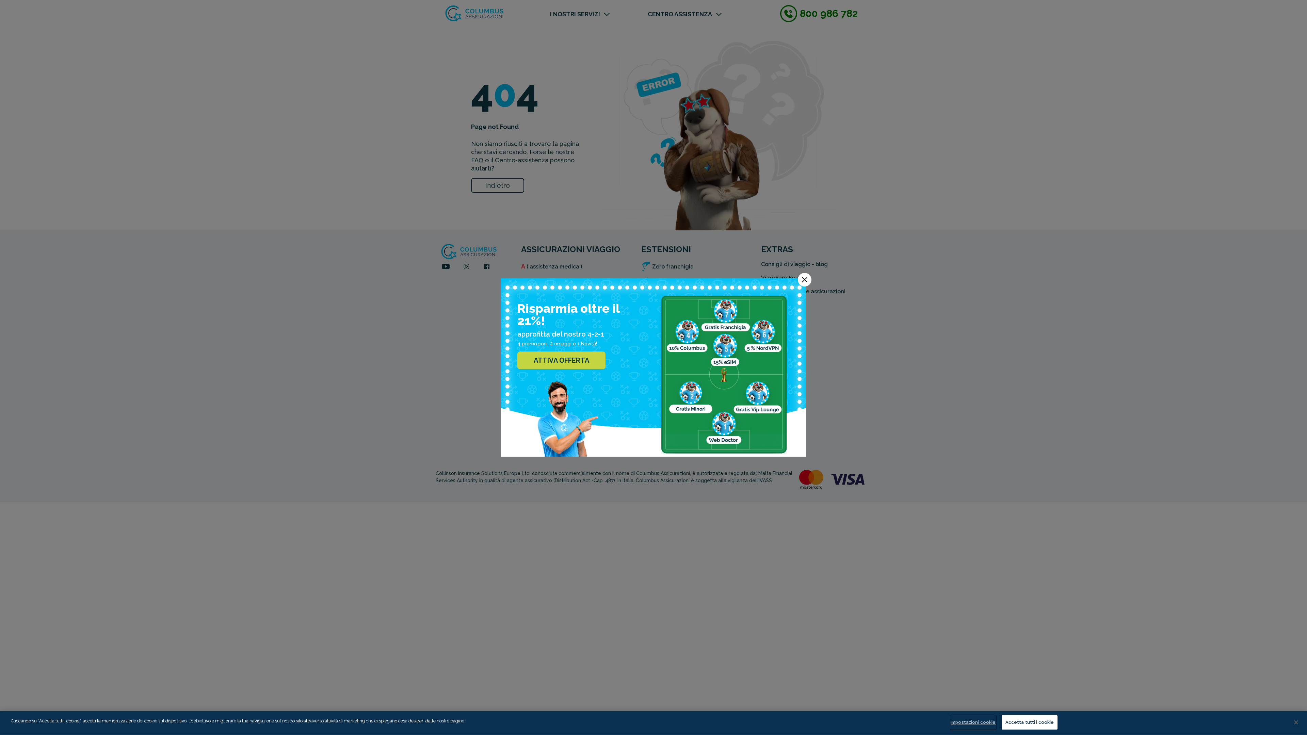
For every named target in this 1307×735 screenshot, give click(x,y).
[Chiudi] (1296, 722)
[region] (653, 723)
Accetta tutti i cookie (1029, 722)
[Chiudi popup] (804, 280)
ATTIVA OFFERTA (561, 360)
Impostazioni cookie (973, 722)
